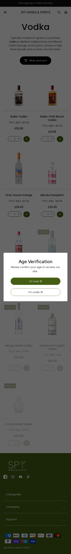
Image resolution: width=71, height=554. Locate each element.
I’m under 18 (35, 292)
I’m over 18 (35, 281)
